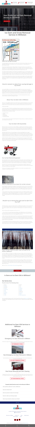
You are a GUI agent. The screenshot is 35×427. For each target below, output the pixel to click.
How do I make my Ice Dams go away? (10, 395)
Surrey (20, 287)
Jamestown (5, 292)
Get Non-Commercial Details (17, 360)
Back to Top (17, 402)
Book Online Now (7, 21)
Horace (5, 291)
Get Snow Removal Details (17, 378)
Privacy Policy (15, 416)
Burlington (5, 285)
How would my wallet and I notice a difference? (11, 386)
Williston (8, 89)
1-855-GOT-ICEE (22, 2)
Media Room (26, 415)
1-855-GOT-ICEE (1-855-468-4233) (13, 265)
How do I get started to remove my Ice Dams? (11, 398)
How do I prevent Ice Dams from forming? (10, 392)
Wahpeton (20, 290)
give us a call (26, 298)
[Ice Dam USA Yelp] (19, 420)
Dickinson (5, 288)
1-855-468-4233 (18, 412)
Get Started (17, 270)
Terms (21, 416)
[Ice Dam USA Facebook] (15, 420)
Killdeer (5, 293)
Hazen (5, 290)
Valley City (20, 289)
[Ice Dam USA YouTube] (17, 420)
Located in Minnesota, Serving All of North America (17, 411)
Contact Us (17, 415)
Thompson (20, 288)
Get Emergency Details (17, 344)
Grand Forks (6, 289)
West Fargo (20, 292)
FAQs (21, 415)
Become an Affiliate (9, 415)
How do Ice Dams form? (7, 389)
